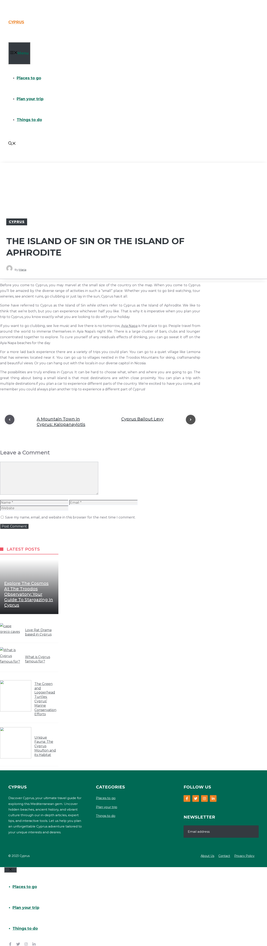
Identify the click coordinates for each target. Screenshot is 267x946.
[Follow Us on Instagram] (204, 798)
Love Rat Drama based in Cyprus (38, 632)
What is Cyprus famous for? (37, 659)
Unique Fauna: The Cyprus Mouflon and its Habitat (45, 746)
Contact (224, 856)
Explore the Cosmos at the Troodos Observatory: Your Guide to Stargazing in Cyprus (28, 594)
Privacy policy (244, 856)
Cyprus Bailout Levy (142, 418)
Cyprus (16, 22)
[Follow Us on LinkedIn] (213, 798)
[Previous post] (9, 419)
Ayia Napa (129, 326)
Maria (22, 269)
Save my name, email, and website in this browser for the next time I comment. (70, 517)
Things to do (29, 119)
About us (207, 856)
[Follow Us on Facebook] (187, 798)
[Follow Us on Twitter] (195, 798)
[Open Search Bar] (12, 144)
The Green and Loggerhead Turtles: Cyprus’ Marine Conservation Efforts (45, 699)
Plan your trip (30, 99)
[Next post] (190, 419)
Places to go (29, 78)
